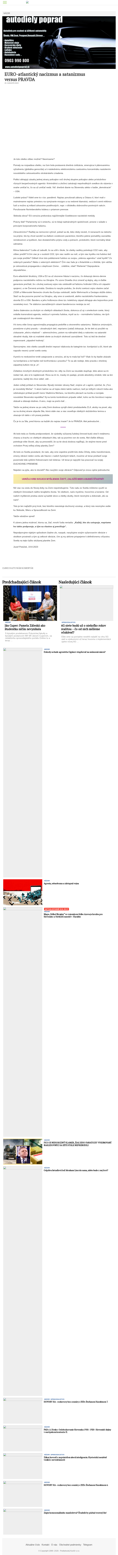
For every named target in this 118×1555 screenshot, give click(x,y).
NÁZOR (7, 13)
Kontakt (45, 1544)
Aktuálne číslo (33, 1544)
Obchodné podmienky (70, 1544)
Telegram (87, 1544)
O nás (54, 1544)
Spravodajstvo (68, 622)
